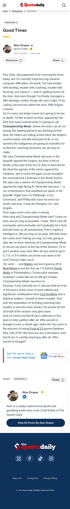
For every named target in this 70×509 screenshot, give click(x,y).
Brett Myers (10, 268)
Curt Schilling (48, 294)
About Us (17, 478)
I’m (18, 74)
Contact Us (32, 478)
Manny (28, 264)
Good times (31, 11)
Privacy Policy (50, 478)
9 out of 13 (36, 328)
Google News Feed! (24, 357)
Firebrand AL (17, 11)
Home (5, 11)
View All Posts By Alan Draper (36, 422)
